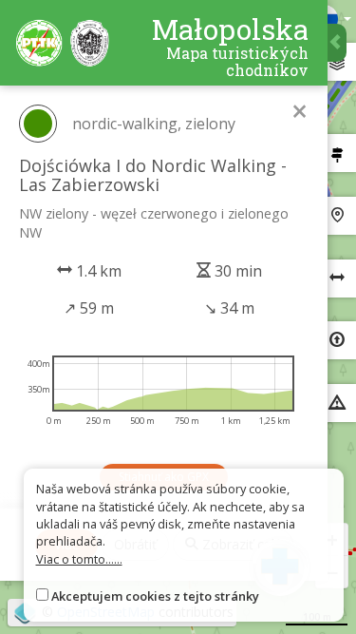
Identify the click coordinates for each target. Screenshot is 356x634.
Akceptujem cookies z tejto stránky (155, 596)
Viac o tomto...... (79, 558)
